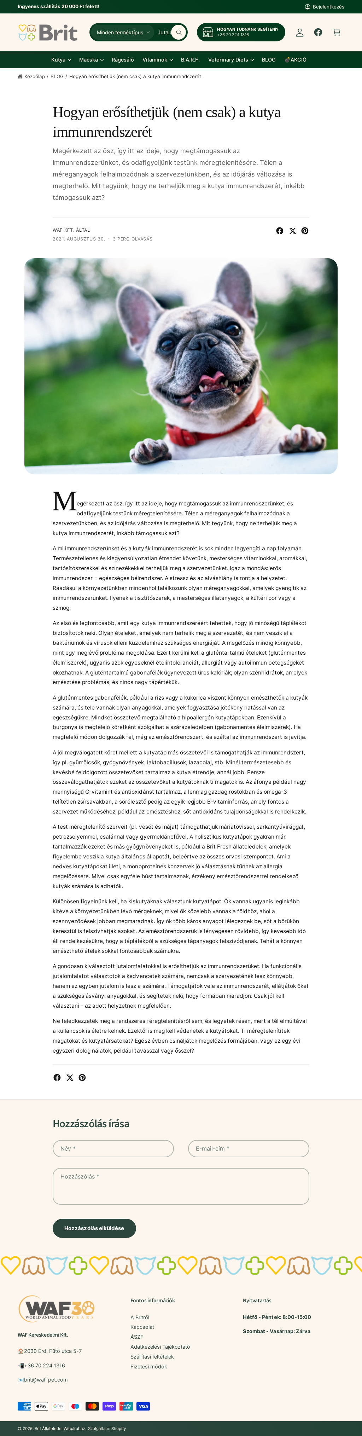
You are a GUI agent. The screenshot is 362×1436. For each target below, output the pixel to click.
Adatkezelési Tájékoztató (160, 1347)
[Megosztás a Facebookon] (279, 230)
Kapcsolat (142, 1327)
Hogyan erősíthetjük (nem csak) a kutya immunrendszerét (135, 76)
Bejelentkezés (328, 7)
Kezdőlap (34, 76)
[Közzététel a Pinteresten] (304, 230)
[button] (336, 32)
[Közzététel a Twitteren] (292, 230)
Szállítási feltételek (152, 1357)
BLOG (57, 76)
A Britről (139, 1317)
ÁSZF (137, 1337)
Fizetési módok (148, 1366)
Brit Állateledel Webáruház (60, 1428)
